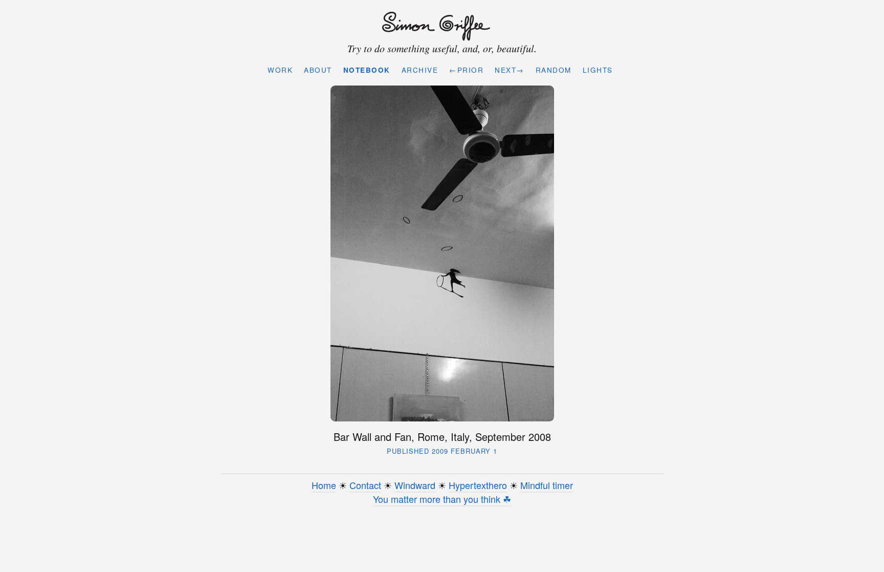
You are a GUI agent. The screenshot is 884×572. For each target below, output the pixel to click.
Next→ (509, 70)
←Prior (466, 70)
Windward (414, 485)
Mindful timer (546, 485)
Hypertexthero (478, 485)
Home (324, 485)
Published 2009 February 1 (442, 451)
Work (280, 70)
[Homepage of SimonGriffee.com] (439, 26)
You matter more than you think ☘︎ (442, 498)
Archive (420, 70)
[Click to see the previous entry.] (442, 253)
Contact (365, 485)
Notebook (366, 70)
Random (553, 70)
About (318, 70)
